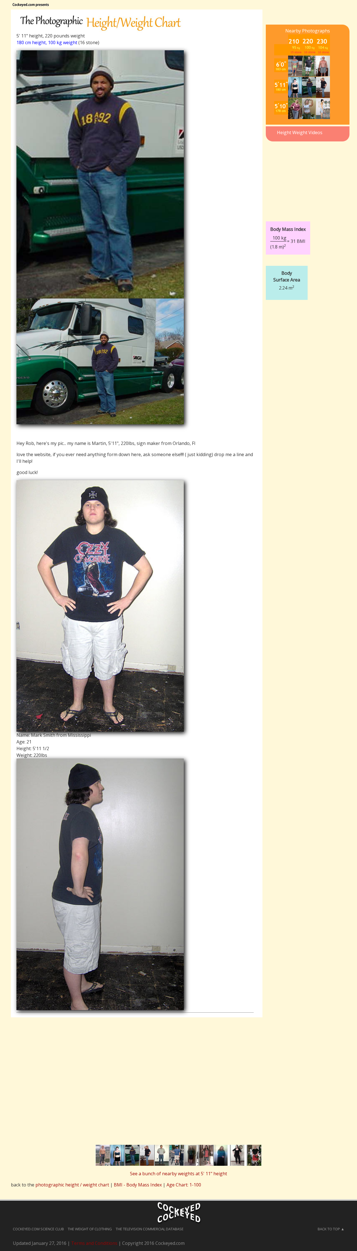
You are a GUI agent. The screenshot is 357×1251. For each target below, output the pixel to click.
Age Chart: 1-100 (184, 1185)
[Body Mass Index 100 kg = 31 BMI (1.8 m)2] (304, 217)
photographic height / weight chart (72, 1185)
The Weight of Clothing (90, 1228)
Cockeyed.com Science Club (38, 1228)
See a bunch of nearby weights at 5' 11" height (178, 1174)
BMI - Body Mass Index (138, 1185)
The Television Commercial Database (150, 1228)
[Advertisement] (307, 178)
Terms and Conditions (94, 1243)
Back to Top (329, 1228)
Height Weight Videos (299, 132)
